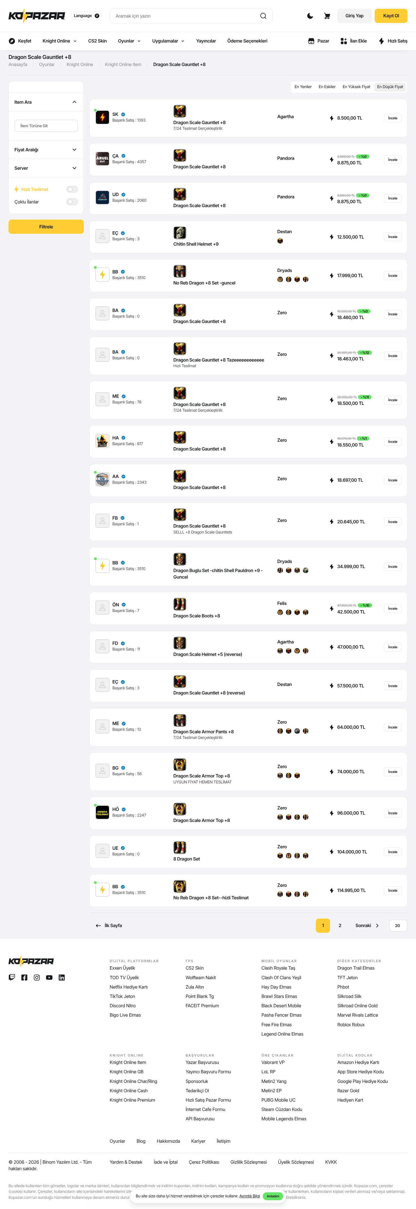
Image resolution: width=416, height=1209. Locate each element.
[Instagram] (36, 977)
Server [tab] (21, 168)
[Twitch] (11, 977)
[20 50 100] (398, 926)
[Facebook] (24, 977)
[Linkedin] (61, 977)
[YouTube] (49, 977)
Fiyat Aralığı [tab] (26, 149)
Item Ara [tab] (23, 102)
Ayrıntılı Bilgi (249, 1196)
